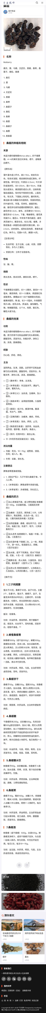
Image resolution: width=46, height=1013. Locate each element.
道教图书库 (26, 990)
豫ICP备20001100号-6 (9, 1010)
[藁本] (34, 948)
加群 (16, 1000)
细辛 (4, 957)
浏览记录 (35, 1000)
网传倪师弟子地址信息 (34, 933)
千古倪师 (21, 1008)
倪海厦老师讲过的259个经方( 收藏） (12, 934)
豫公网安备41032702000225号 (28, 1010)
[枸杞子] (23, 901)
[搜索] (37, 2)
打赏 (21, 1000)
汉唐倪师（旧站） (14, 990)
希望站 (4, 990)
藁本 (27, 957)
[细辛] (11, 948)
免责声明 (27, 1000)
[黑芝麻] (23, 882)
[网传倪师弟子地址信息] (34, 925)
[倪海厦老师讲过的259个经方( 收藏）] (11, 925)
